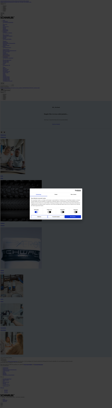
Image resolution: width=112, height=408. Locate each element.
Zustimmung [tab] (38, 194)
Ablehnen (39, 216)
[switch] (49, 212)
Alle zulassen (72, 216)
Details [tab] (56, 194)
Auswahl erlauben (56, 216)
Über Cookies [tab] (73, 194)
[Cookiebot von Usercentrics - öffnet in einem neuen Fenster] (76, 190)
